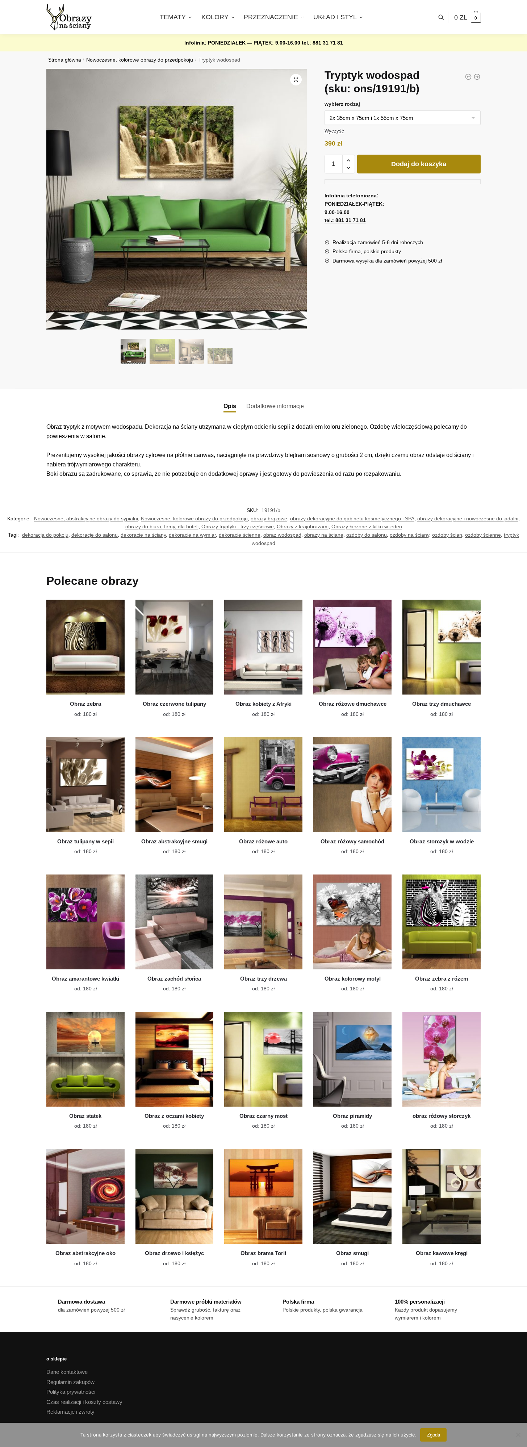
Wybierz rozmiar (80, 710)
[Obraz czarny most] (263, 1059)
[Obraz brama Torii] (263, 1196)
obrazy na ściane (323, 535)
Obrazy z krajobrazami (303, 526)
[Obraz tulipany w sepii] (85, 784)
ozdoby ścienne (483, 535)
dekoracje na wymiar (192, 535)
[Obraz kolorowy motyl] (352, 922)
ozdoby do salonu (366, 535)
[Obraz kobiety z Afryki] (263, 647)
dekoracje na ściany (143, 535)
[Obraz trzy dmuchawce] (441, 647)
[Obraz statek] (85, 1059)
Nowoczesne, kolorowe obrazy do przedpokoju (139, 60)
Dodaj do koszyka (418, 164)
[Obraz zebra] (85, 647)
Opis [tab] (229, 406)
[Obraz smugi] (352, 1196)
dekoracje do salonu (94, 535)
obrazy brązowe (269, 518)
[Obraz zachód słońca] (174, 922)
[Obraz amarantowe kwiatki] (85, 922)
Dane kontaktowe (67, 1372)
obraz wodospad (282, 535)
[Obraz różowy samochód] (352, 784)
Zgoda (433, 1435)
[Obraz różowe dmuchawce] (352, 647)
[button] (296, 79)
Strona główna (64, 60)
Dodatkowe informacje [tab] (275, 406)
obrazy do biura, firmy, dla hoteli (161, 526)
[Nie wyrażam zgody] (518, 1434)
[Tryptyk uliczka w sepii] (468, 76)
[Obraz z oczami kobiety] (174, 1059)
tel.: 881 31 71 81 (322, 43)
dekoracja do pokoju (45, 535)
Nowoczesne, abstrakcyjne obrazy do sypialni (86, 518)
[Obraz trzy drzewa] (263, 922)
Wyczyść (334, 131)
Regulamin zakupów (70, 1382)
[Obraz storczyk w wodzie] (441, 784)
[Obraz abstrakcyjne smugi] (174, 784)
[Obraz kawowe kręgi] (441, 1196)
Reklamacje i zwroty (70, 1412)
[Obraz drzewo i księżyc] (174, 1196)
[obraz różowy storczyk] (441, 1059)
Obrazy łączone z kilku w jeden (366, 526)
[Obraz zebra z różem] (441, 922)
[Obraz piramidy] (352, 1059)
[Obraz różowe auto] (263, 784)
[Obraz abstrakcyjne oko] (85, 1196)
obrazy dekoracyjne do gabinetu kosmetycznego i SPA (352, 518)
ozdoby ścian (447, 535)
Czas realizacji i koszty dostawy (84, 1402)
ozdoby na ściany (409, 535)
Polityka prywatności (70, 1392)
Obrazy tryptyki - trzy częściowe (237, 526)
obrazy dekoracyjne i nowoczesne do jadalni (467, 518)
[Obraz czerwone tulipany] (174, 647)
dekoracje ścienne (239, 535)
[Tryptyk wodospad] (477, 76)
